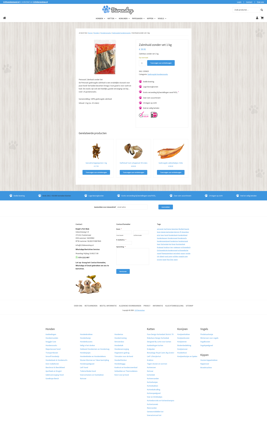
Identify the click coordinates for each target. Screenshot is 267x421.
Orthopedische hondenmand (167, 250)
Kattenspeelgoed (154, 393)
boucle (186, 229)
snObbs (175, 256)
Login (239, 2)
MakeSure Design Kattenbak (158, 338)
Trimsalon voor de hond (123, 356)
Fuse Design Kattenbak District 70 (160, 334)
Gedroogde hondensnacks (121, 33)
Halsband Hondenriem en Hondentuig (94, 349)
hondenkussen (162, 238)
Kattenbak (165, 244)
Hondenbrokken (86, 334)
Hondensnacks (105, 33)
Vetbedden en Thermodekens (125, 371)
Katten (111, 18)
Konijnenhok (180, 244)
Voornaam (119, 235)
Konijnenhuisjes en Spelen (187, 356)
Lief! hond (84, 367)
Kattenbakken (152, 386)
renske (188, 253)
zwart (176, 259)
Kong (173, 244)
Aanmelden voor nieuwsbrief (105, 207)
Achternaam (138, 235)
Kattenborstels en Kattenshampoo (160, 400)
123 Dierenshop (140, 310)
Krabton (150, 360)
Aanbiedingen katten (155, 345)
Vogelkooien (205, 341)
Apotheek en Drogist (54, 371)
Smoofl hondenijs (52, 356)
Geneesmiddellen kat (155, 411)
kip (170, 244)
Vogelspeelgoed (206, 345)
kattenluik (151, 375)
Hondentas (118, 334)
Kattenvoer (151, 367)
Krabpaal (160, 247)
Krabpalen (151, 349)
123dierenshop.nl (40, 2)
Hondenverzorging (121, 349)
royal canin (168, 256)
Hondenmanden (52, 338)
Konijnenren (182, 341)
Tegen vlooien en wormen (157, 364)
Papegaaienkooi (167, 253)
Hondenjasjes (85, 352)
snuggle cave (183, 256)
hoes (162, 235)
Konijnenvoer (182, 349)
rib (158, 256)
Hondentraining (120, 338)
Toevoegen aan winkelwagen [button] (96, 172)
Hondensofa (182, 238)
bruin (159, 232)
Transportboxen (52, 352)
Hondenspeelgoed (87, 364)
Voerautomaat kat (154, 415)
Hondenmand (172, 238)
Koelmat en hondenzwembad (125, 367)
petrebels (176, 253)
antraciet (160, 229)
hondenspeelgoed (163, 241)
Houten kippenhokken (208, 360)
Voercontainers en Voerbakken (92, 375)
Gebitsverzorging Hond (55, 375)
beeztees (175, 229)
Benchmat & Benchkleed (55, 367)
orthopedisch (185, 247)
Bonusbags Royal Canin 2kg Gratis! (160, 352)
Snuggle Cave (51, 341)
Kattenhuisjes (152, 382)
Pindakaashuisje (206, 334)
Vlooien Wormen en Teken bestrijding (94, 360)
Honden (99, 18)
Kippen (150, 18)
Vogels (161, 18)
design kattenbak (167, 232)
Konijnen (123, 18)
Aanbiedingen (51, 334)
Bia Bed (181, 229)
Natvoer (83, 378)
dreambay (185, 232)
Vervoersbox (119, 341)
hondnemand (183, 241)
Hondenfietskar (120, 360)
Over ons (260, 2)
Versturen (123, 271)
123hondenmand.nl (11, 2)
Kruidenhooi (182, 352)
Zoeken (262, 10)
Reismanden (152, 408)
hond (166, 235)
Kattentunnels (152, 404)
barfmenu (167, 229)
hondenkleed (182, 235)
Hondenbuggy (119, 364)
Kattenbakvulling (153, 389)
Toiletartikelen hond (88, 371)
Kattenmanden (153, 378)
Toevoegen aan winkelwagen (161, 63)
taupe (164, 259)
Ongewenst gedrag (121, 352)
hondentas (174, 241)
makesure (176, 247)
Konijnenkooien (183, 338)
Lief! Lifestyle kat (154, 356)
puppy (183, 253)
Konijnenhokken (183, 334)
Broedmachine (206, 367)
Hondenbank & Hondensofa (56, 360)
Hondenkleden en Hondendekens (93, 356)
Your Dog (170, 259)
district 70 (177, 232)
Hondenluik (118, 345)
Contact (249, 2)
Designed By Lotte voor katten (159, 341)
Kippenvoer (204, 364)
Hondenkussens (86, 341)
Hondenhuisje (85, 338)
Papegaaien (137, 18)
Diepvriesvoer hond (53, 349)
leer (171, 247)
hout (158, 244)
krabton (167, 247)
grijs (158, 235)
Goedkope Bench (52, 378)
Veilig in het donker (87, 345)
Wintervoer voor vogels (209, 338)
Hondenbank (173, 235)
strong (159, 259)
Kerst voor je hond (121, 375)
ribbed (161, 256)
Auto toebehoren (52, 364)
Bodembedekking (184, 345)
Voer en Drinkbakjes (154, 397)
